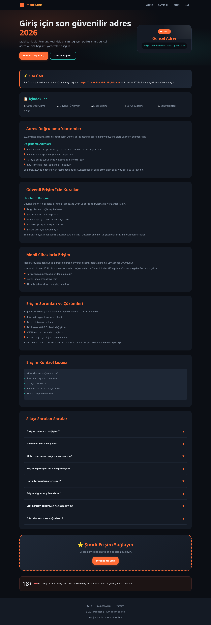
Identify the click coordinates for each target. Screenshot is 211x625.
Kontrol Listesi (168, 105)
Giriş (89, 605)
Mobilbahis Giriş (105, 560)
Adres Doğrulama (35, 105)
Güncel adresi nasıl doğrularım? (45, 518)
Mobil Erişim (100, 105)
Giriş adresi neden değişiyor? (43, 431)
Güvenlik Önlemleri (70, 105)
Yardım (120, 605)
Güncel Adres (104, 605)
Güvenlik (163, 4)
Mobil (177, 4)
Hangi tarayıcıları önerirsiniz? (44, 481)
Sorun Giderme (135, 105)
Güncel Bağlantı (63, 55)
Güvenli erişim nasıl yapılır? (43, 443)
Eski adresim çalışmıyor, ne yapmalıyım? (50, 505)
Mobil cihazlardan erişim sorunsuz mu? (49, 456)
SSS (187, 4)
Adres (149, 4)
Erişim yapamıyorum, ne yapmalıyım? (48, 468)
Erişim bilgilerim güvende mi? (44, 493)
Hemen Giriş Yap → (34, 55)
